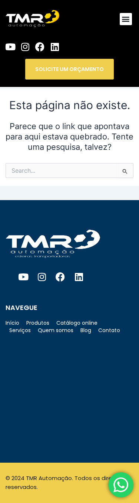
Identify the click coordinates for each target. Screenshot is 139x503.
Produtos (37, 323)
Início (12, 323)
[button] (126, 19)
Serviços (20, 330)
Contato (109, 330)
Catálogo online (76, 323)
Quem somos (55, 330)
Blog (85, 330)
